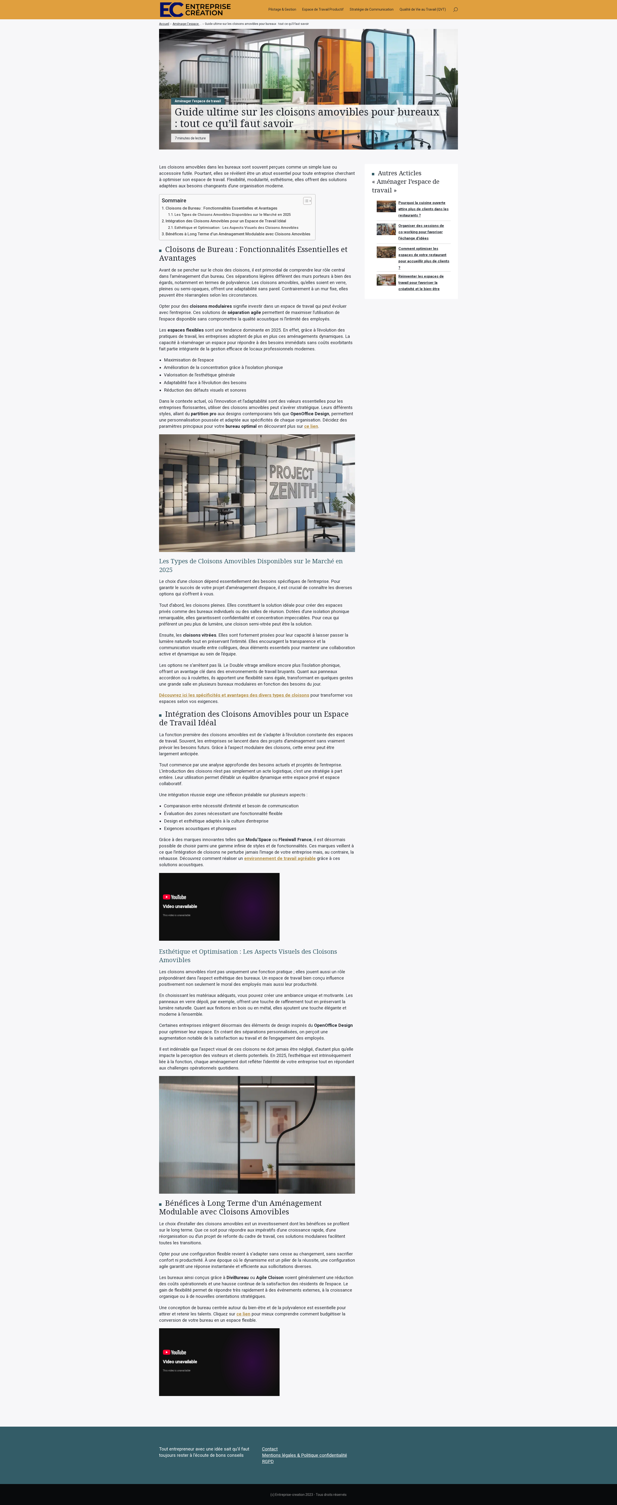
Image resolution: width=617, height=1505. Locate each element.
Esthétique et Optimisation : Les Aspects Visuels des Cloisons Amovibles (236, 227)
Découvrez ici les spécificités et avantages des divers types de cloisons (234, 695)
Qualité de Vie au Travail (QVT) (423, 9)
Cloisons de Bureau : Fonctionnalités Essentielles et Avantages (221, 208)
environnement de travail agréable (280, 858)
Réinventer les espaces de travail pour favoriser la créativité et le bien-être (421, 282)
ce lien (311, 426)
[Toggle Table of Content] (305, 201)
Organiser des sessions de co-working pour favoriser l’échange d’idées (421, 232)
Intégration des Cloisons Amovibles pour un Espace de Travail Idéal (226, 221)
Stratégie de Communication (372, 9)
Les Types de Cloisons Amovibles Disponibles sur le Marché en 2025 (232, 214)
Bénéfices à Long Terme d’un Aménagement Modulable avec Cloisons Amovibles (238, 234)
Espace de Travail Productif (323, 9)
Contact (270, 1448)
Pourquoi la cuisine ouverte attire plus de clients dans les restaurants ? (423, 209)
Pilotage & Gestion (282, 9)
